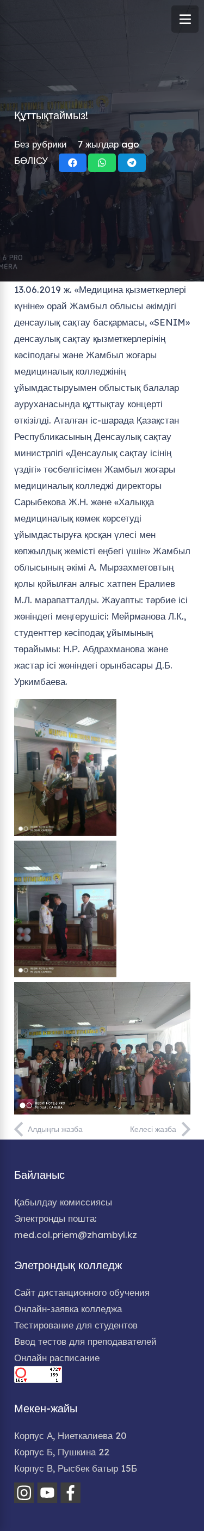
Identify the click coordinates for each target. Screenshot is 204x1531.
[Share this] (72, 163)
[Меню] (185, 19)
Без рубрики (40, 144)
